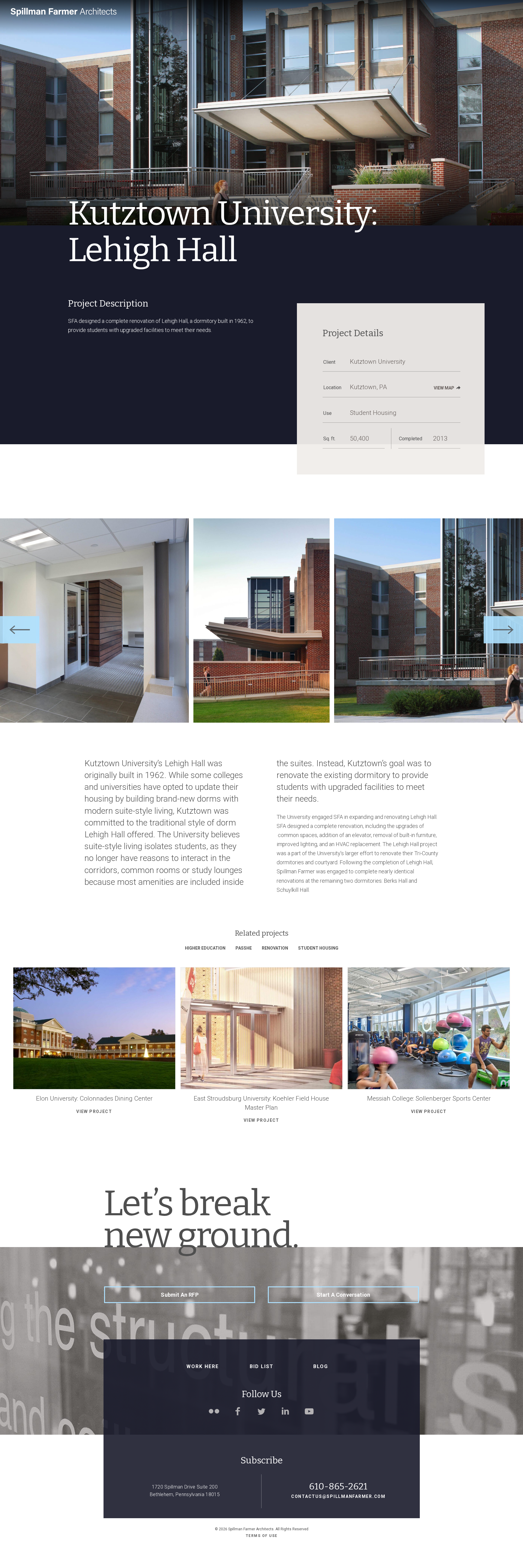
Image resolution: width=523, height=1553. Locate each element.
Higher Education (205, 948)
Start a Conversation (343, 1295)
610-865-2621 (338, 1486)
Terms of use (262, 1536)
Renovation (275, 948)
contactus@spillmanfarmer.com (338, 1496)
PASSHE (243, 948)
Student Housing (318, 948)
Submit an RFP (179, 1295)
